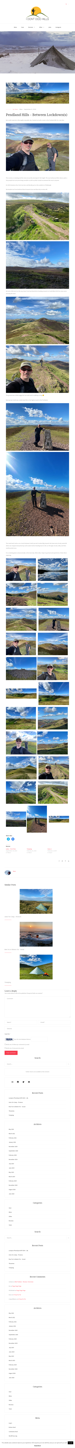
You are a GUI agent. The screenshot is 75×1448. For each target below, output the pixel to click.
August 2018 (12, 1189)
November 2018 (13, 1185)
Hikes (15, 27)
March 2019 (12, 1176)
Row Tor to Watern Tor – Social (14, 949)
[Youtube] (29, 1082)
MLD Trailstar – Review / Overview (24, 1282)
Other (40, 27)
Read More (37, 1445)
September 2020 (13, 1151)
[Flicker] (13, 1082)
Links (49, 27)
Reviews (30, 27)
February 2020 (13, 1155)
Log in (10, 1423)
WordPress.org (13, 1436)
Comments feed (13, 1431)
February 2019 (13, 1181)
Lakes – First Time (11, 849)
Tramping (29, 849)
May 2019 (11, 1172)
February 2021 (13, 1138)
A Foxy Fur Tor (17, 1295)
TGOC (10, 1225)
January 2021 (12, 1142)
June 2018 (11, 1194)
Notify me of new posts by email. (15, 1048)
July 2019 (11, 1163)
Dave (16, 109)
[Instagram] (18, 1082)
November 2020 (13, 1146)
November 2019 (13, 1159)
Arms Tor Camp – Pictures (13, 916)
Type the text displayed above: (22, 1039)
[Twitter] (24, 1082)
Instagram (58, 27)
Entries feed (12, 1427)
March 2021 (12, 1133)
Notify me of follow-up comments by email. (17, 1044)
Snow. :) (50, 849)
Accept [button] (70, 1443)
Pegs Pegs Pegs (16, 1286)
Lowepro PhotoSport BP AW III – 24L (18, 1098)
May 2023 (11, 1129)
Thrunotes (11, 1111)
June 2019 (11, 1168)
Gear (22, 27)
